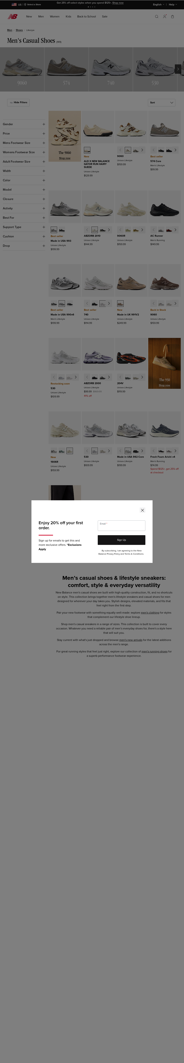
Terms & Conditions (134, 554)
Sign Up (121, 539)
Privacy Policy (113, 554)
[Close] (142, 510)
